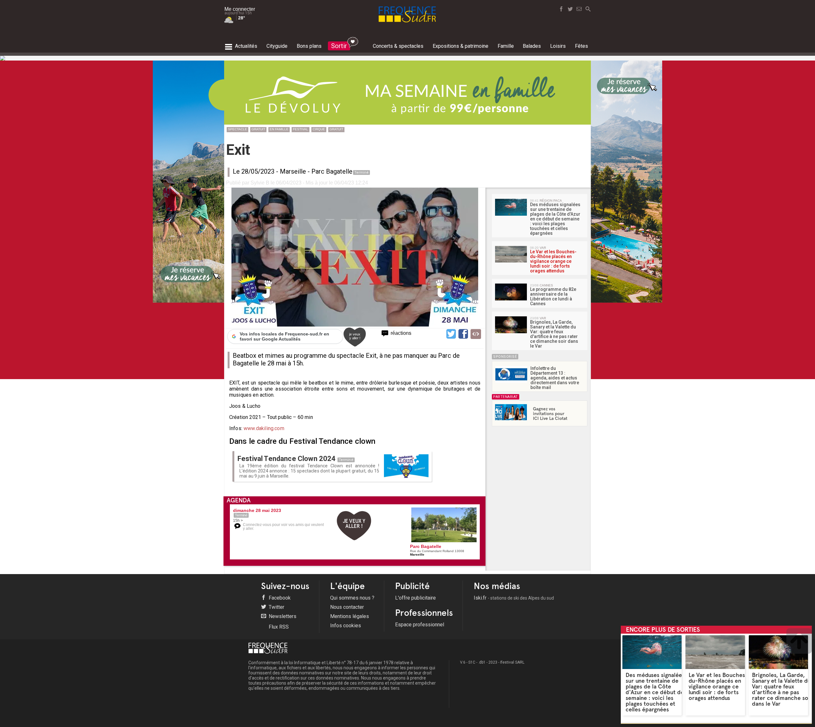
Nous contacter (347, 607)
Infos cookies (345, 626)
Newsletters (281, 616)
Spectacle (237, 129)
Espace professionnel (419, 625)
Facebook (279, 598)
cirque (319, 129)
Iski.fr (514, 598)
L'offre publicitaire (415, 598)
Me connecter (239, 9)
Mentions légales (349, 616)
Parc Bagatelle (331, 171)
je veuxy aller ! (354, 336)
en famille (279, 129)
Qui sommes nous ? (352, 598)
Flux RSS (278, 627)
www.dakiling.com (264, 428)
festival (300, 129)
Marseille (293, 171)
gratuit (258, 129)
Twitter (275, 607)
